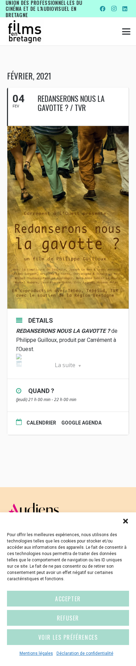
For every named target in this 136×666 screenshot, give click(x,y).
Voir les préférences (68, 637)
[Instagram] (113, 8)
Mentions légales (36, 653)
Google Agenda (81, 423)
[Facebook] (102, 8)
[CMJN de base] (25, 31)
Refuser (68, 618)
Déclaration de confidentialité (84, 653)
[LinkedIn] (124, 8)
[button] (125, 521)
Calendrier (41, 423)
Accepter (68, 599)
